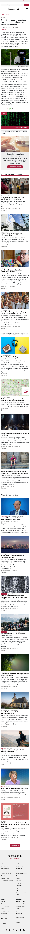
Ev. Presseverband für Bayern (21, 893)
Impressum (18, 888)
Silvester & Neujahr (5, 911)
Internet (3, 133)
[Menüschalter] (26, 9)
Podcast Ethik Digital (6, 873)
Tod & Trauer (4, 923)
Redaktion (18, 880)
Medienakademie (20, 904)
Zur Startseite (15, 846)
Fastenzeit (3, 904)
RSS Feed (18, 920)
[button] (3, 30)
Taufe (2, 916)
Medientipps (4, 871)
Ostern (2, 909)
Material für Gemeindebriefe (20, 916)
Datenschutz (19, 885)
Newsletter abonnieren (15, 167)
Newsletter (18, 883)
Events (17, 909)
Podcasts (3, 876)
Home (2, 14)
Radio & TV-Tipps (5, 878)
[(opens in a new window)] (6, 930)
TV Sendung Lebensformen (7, 880)
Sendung (25, 131)
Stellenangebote (20, 876)
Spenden (18, 922)
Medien (8, 14)
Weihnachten (4, 913)
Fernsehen (7, 131)
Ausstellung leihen (20, 901)
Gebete (17, 911)
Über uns (18, 890)
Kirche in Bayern (5, 868)
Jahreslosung (19, 913)
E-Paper (18, 871)
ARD (2, 131)
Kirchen (12, 131)
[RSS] (24, 930)
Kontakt (18, 878)
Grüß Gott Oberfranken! (6, 866)
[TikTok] (16, 930)
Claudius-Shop (19, 866)
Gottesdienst (19, 131)
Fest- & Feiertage (5, 906)
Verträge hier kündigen (21, 873)
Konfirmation (4, 918)
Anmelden (26, 1)
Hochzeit (3, 921)
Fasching (3, 901)
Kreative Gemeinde (20, 906)
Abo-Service (19, 868)
